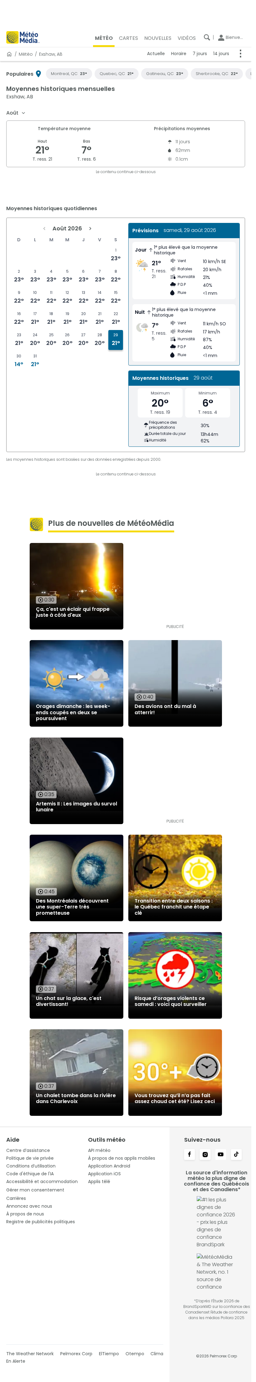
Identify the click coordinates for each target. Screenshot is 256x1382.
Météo (26, 54)
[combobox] (16, 113)
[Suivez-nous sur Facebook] (189, 1155)
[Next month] (90, 228)
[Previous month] (44, 228)
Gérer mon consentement (35, 1190)
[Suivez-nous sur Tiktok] (236, 1155)
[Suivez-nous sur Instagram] (205, 1155)
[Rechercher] (207, 37)
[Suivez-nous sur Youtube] (221, 1155)
